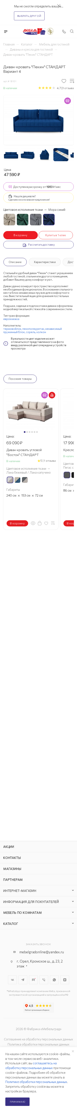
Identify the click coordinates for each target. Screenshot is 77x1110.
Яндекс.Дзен (64, 979)
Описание (15, 262)
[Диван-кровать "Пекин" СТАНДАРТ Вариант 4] (39, 118)
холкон (41, 332)
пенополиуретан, (33, 328)
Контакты (12, 857)
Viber (43, 979)
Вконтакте (12, 979)
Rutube (33, 979)
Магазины (12, 869)
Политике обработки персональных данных (36, 1082)
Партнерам (13, 879)
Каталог (10, 923)
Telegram (22, 979)
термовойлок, (12, 328)
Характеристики (45, 262)
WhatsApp (54, 979)
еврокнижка (11, 319)
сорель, (31, 332)
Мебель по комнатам (22, 912)
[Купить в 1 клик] (39, 522)
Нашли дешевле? (25, 196)
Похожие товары (20, 378)
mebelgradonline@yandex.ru (41, 952)
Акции (8, 846)
